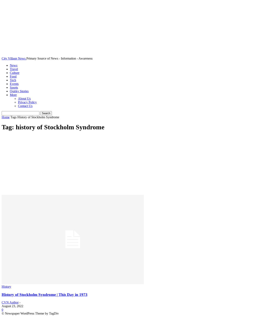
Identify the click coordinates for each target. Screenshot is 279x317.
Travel (14, 69)
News (13, 65)
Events (14, 84)
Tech (13, 80)
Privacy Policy (27, 102)
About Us (24, 98)
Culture (14, 72)
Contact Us (25, 106)
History (6, 286)
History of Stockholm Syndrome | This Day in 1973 (44, 294)
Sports (14, 87)
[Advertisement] (139, 164)
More (13, 95)
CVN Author (10, 302)
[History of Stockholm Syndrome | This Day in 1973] (73, 283)
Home (6, 117)
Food (13, 76)
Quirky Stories (19, 91)
